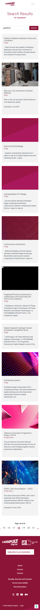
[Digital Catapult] (10, 542)
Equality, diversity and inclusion (20, 579)
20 (28, 528)
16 (9, 528)
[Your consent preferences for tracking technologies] (36, 606)
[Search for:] (15, 28)
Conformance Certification (14, 244)
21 (33, 528)
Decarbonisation (20, 587)
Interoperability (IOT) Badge (15, 194)
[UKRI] (30, 542)
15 (4, 528)
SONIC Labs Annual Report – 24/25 (18, 489)
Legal (21, 605)
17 (14, 528)
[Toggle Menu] (32, 4)
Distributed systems (12, 380)
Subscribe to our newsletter (19, 552)
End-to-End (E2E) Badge (13, 146)
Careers (20, 569)
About (20, 565)
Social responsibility (20, 583)
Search (34, 28)
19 (23, 528)
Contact (20, 573)
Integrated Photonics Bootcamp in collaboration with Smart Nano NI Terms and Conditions (17, 296)
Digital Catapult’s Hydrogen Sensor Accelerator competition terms (18, 329)
